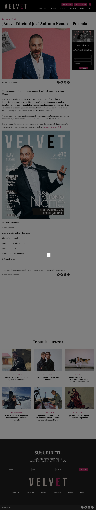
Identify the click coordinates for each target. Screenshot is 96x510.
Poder (89, 8)
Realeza (62, 8)
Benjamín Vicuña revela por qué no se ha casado (16, 378)
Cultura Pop (42, 8)
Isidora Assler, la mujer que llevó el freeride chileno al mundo (16, 417)
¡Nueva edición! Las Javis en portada (48, 378)
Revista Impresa (81, 4)
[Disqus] (36, 309)
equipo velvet (7, 82)
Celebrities (17, 374)
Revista (82, 8)
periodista (49, 270)
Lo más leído (9, 19)
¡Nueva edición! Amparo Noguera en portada (79, 416)
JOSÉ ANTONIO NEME (18, 270)
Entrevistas (48, 374)
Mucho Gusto (38, 270)
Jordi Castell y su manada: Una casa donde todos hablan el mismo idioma (79, 379)
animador (6, 270)
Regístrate (83, 68)
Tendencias (72, 8)
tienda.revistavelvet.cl (52, 127)
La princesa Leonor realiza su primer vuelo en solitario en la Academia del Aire (48, 417)
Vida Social (53, 8)
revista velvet (60, 270)
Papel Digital (67, 4)
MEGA (29, 270)
